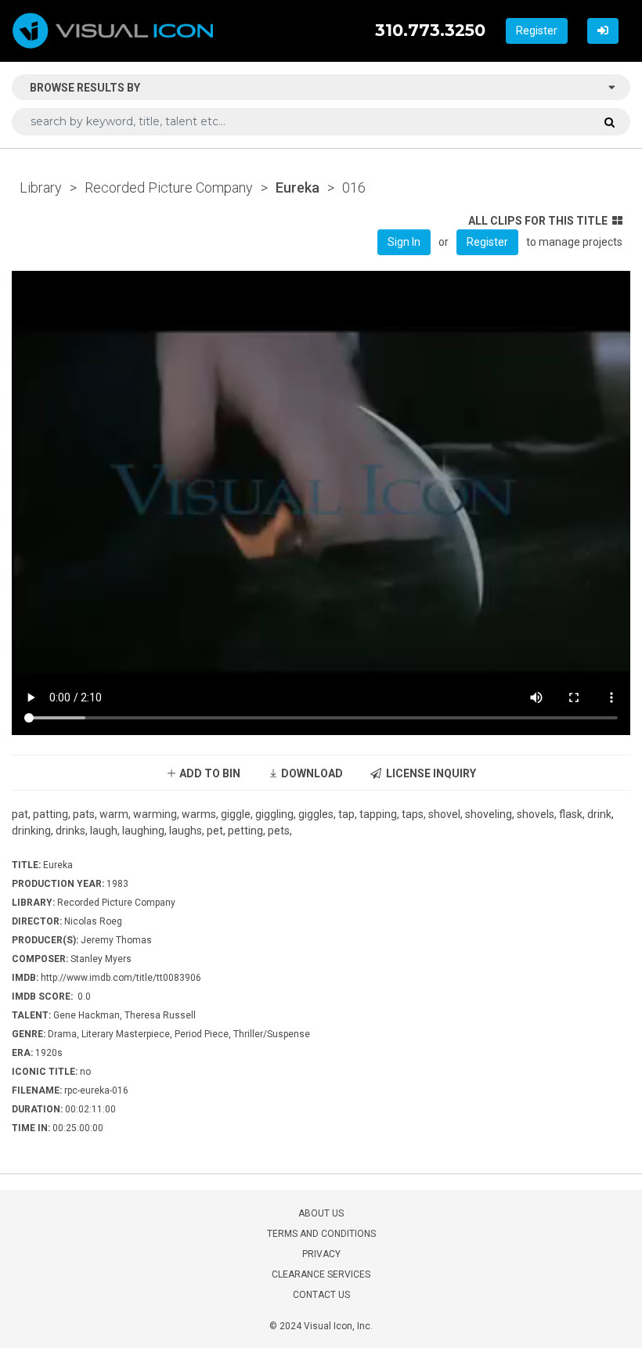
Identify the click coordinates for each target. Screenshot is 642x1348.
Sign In (404, 242)
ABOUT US (321, 1213)
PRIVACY (321, 1254)
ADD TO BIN (208, 773)
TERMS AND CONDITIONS (321, 1233)
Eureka (297, 187)
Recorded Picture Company (169, 187)
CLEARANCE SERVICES (321, 1274)
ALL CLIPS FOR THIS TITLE (538, 220)
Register (536, 30)
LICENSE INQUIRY (428, 773)
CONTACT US (321, 1294)
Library (41, 187)
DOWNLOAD (311, 773)
